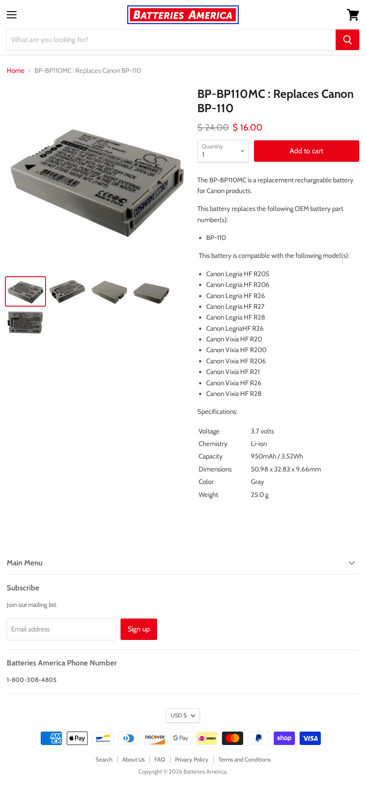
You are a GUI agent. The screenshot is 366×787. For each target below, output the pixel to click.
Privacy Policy (191, 759)
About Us (133, 759)
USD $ (179, 715)
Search (104, 759)
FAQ (159, 759)
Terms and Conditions (244, 759)
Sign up (139, 629)
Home (16, 71)
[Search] (347, 39)
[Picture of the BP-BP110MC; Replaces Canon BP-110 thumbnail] (25, 291)
